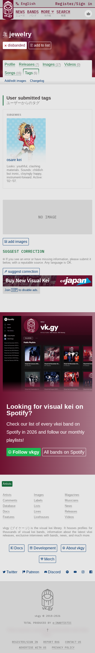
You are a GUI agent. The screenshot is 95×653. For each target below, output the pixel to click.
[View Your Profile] (88, 13)
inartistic (63, 622)
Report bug (51, 642)
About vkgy (75, 548)
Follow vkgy (26, 452)
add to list (42, 45)
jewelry (20, 34)
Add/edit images (15, 80)
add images (17, 242)
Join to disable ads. (21, 290)
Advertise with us (32, 647)
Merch (49, 559)
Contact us (73, 642)
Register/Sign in (25, 642)
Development (45, 548)
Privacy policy (63, 647)
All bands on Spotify (64, 452)
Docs (18, 548)
